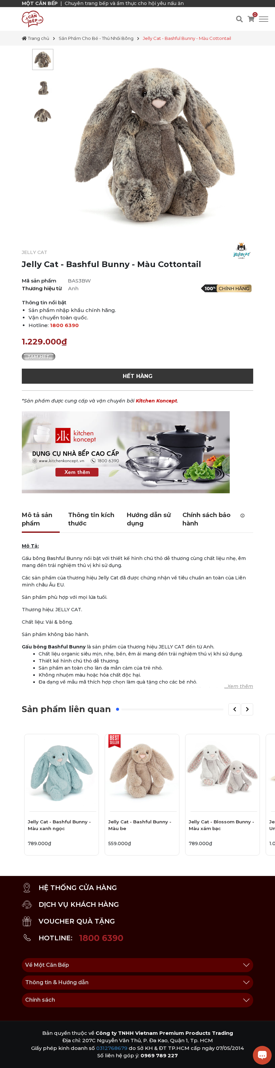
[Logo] (32, 19)
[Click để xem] (155, 144)
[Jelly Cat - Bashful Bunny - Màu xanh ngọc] (61, 771)
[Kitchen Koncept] (126, 452)
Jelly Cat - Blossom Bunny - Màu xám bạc (221, 825)
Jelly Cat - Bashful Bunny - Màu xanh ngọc (59, 825)
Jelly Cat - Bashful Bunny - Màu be (139, 825)
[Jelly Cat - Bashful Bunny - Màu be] (142, 771)
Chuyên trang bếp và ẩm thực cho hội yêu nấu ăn (124, 3)
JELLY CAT (34, 252)
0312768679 (111, 1048)
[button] (234, 709)
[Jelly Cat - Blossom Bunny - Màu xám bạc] (222, 771)
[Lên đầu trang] (12, 1056)
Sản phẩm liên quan (66, 709)
